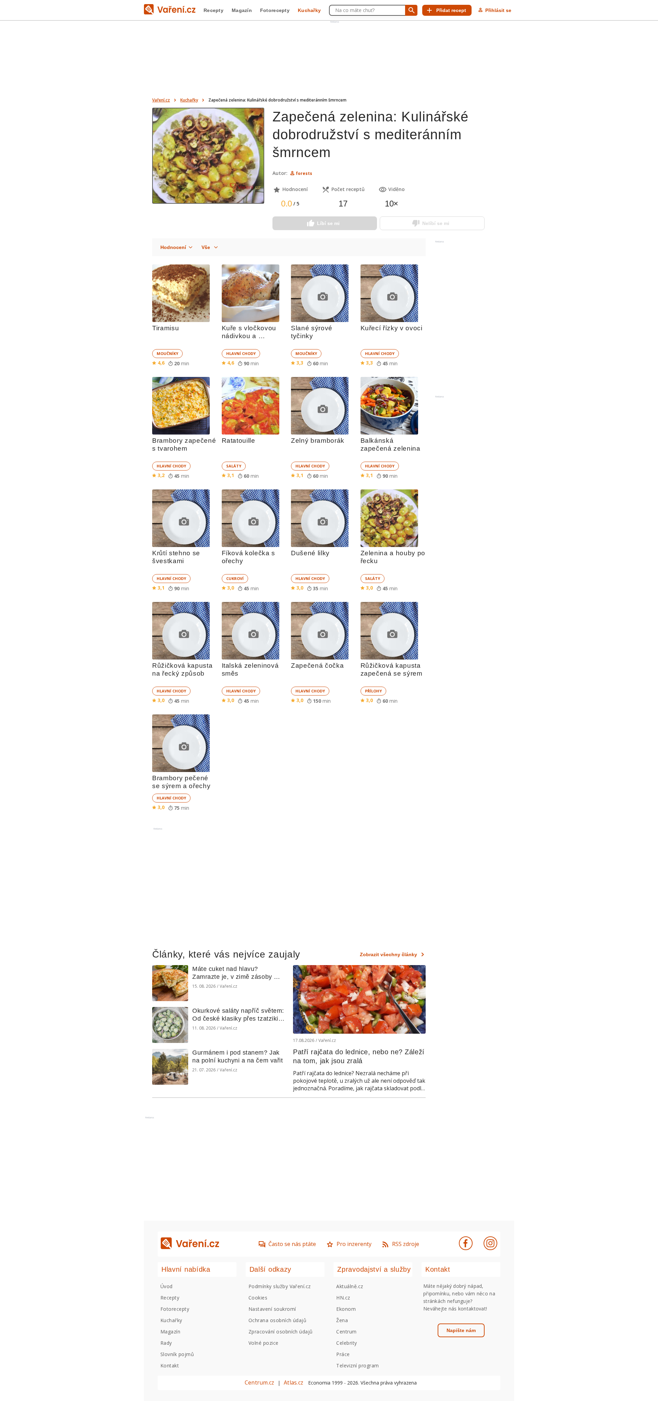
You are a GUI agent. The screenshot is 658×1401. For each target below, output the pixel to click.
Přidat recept (451, 10)
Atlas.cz (293, 1382)
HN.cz (343, 1297)
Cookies (257, 1297)
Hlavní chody (241, 353)
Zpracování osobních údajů (280, 1331)
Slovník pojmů (177, 1354)
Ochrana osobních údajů (277, 1320)
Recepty (213, 10)
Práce (343, 1354)
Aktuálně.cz (349, 1286)
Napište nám (461, 1330)
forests (304, 173)
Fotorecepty (275, 10)
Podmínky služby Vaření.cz (279, 1286)
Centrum (346, 1331)
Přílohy (373, 690)
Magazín (242, 10)
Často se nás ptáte (292, 1244)
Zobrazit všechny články (388, 954)
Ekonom (346, 1309)
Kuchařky (309, 10)
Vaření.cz (161, 100)
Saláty (233, 465)
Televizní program (357, 1365)
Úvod (166, 1286)
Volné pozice (263, 1343)
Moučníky (167, 353)
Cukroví (235, 578)
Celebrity (346, 1343)
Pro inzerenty (354, 1244)
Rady (166, 1343)
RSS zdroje (405, 1244)
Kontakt (169, 1365)
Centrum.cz (259, 1382)
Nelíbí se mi (435, 223)
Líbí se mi (328, 223)
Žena (342, 1320)
